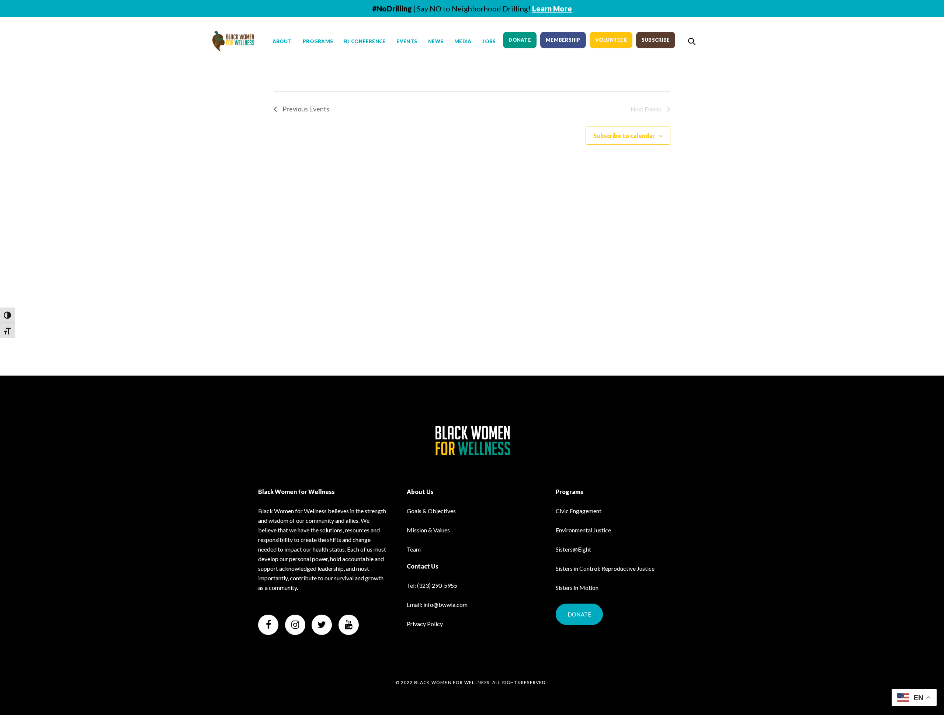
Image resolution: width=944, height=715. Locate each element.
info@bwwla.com (445, 604)
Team (414, 549)
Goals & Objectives (431, 510)
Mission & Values (428, 529)
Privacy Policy (425, 623)
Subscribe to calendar (624, 135)
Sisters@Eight (573, 549)
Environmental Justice (583, 529)
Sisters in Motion (577, 587)
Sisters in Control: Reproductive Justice (605, 568)
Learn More (552, 8)
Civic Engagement (578, 510)
